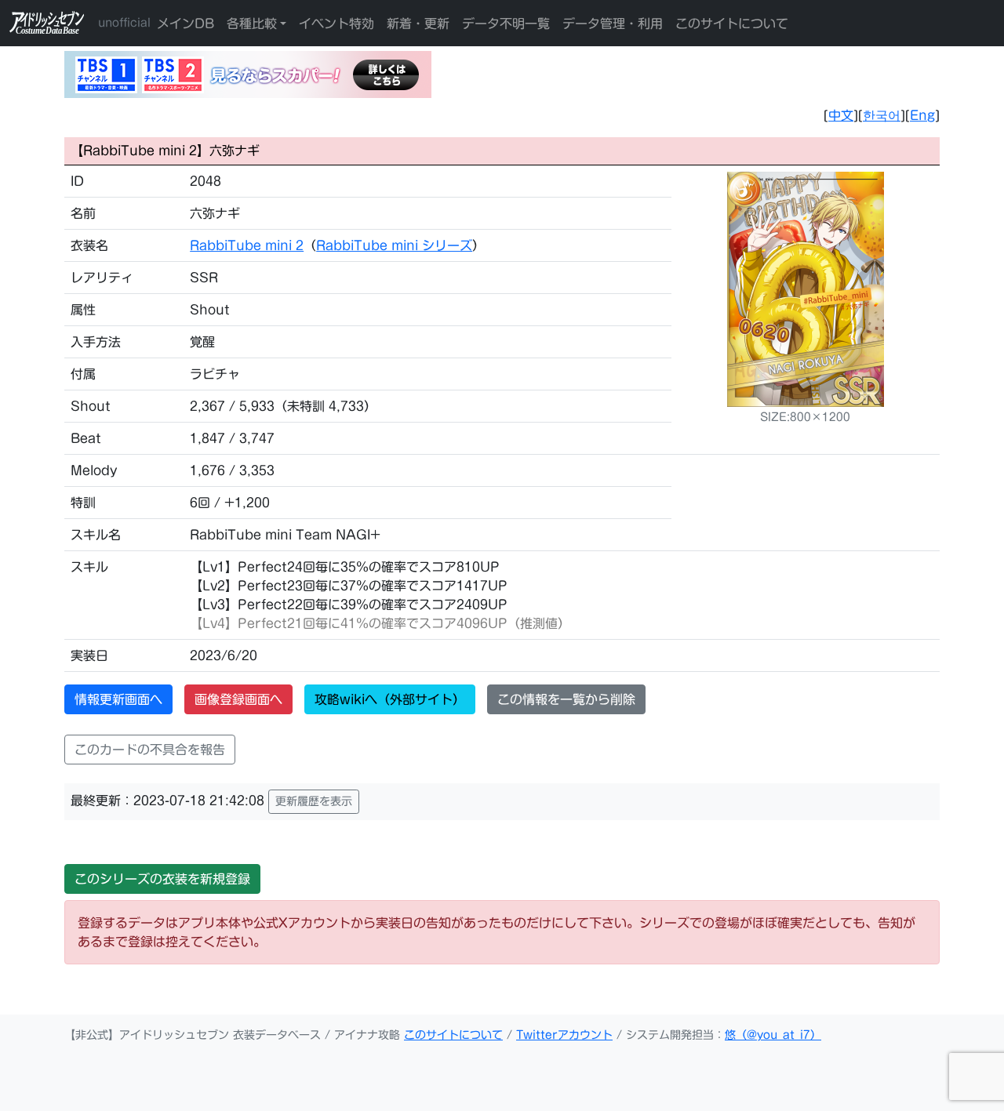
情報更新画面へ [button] (118, 699)
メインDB (185, 23)
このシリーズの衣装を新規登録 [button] (162, 879)
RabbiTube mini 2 (247, 245)
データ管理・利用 (612, 23)
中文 (840, 115)
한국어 (881, 115)
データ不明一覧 (506, 23)
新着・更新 (418, 23)
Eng (922, 115)
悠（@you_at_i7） (773, 1034)
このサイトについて (731, 23)
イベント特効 (336, 23)
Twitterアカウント (564, 1034)
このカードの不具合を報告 (150, 749)
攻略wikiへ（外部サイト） (390, 699)
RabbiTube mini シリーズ (394, 245)
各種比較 (252, 23)
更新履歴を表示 (313, 801)
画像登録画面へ (238, 699)
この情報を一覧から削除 (566, 699)
